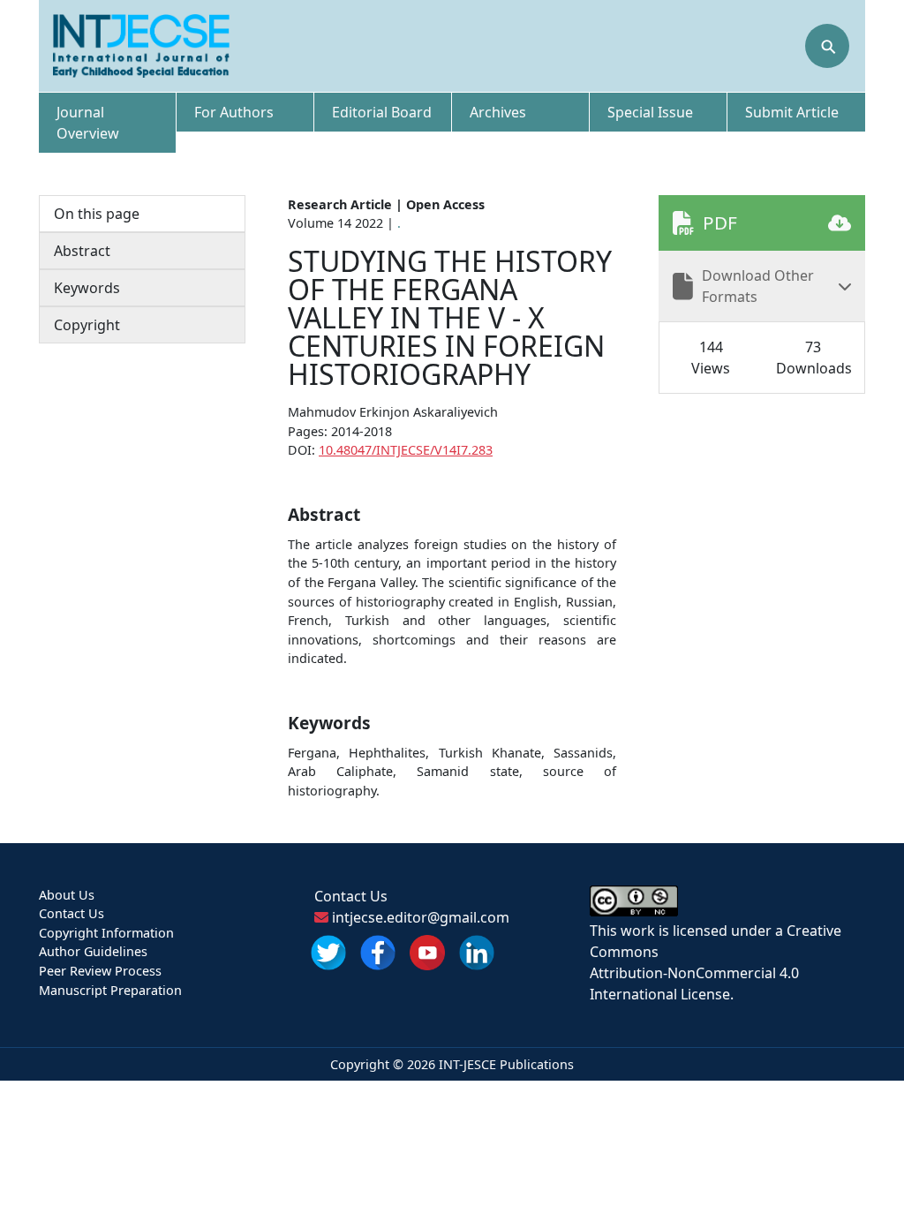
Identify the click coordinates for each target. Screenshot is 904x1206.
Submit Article (792, 112)
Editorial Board (382, 112)
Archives (498, 112)
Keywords (87, 288)
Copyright (87, 325)
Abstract (82, 250)
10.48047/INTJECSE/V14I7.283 (406, 449)
